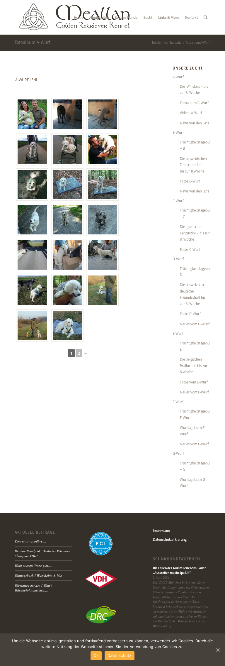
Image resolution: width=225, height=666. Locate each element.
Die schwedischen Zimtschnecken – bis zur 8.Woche (193, 165)
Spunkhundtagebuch (176, 559)
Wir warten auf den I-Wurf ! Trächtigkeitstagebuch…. (33, 588)
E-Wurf (178, 333)
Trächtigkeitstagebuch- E (195, 346)
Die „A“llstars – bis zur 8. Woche (194, 89)
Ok (96, 655)
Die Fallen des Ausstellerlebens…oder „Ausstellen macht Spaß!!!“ (179, 570)
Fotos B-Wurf (190, 181)
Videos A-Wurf (191, 112)
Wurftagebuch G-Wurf (193, 482)
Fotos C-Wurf (190, 249)
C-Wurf (178, 200)
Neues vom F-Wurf (194, 444)
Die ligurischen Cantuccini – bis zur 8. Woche (195, 233)
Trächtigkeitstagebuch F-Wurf (195, 414)
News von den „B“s (194, 191)
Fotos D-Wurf (190, 313)
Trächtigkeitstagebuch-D (195, 271)
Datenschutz (120, 655)
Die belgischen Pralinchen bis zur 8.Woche (193, 365)
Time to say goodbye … (30, 541)
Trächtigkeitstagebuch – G (195, 466)
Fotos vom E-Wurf (194, 382)
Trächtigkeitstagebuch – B (195, 145)
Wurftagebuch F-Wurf (193, 430)
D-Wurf (178, 258)
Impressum (161, 530)
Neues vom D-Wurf (194, 324)
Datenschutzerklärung (170, 539)
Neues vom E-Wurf (194, 392)
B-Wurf (178, 132)
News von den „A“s (194, 123)
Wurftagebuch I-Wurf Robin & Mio (38, 575)
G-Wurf (178, 453)
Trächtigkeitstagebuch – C (195, 213)
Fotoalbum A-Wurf (32, 42)
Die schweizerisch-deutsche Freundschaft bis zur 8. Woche (194, 294)
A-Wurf (178, 77)
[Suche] (205, 17)
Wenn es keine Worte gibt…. (33, 565)
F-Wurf (178, 401)
